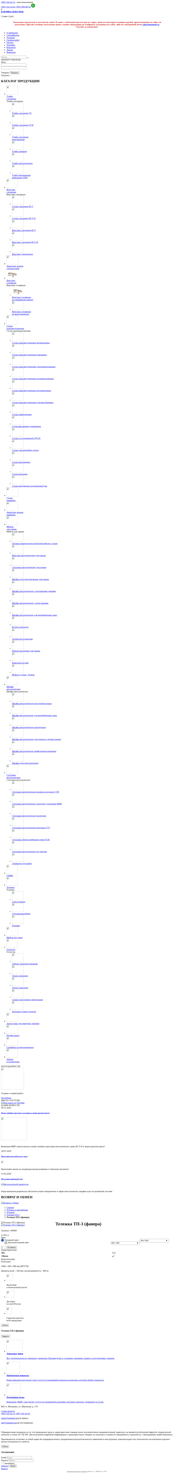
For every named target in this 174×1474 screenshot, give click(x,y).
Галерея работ (13, 40)
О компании (12, 33)
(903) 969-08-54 (23, 7)
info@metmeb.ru (8, 1423)
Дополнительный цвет (18, 1242)
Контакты (11, 47)
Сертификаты (13, 35)
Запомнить (9, 1463)
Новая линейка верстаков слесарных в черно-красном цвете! (25, 1113)
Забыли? (5, 1466)
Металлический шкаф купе (12, 1179)
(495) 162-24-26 (23, 1413)
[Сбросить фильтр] (22, 60)
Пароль (4, 1460)
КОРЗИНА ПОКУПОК (12, 12)
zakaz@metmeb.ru (150, 24)
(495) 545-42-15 (8, 2)
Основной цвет (11, 1240)
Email (3, 1457)
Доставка (11, 45)
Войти (13, 1466)
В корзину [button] (12, 1247)
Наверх (4, 1468)
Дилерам (11, 37)
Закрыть (5, 1336)
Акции (10, 50)
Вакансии (11, 52)
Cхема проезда (8, 1411)
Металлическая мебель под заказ (14, 1156)
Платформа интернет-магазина (77, 1471)
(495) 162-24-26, (8, 7)
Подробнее (6, 1098)
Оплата (10, 42)
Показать (14, 73)
